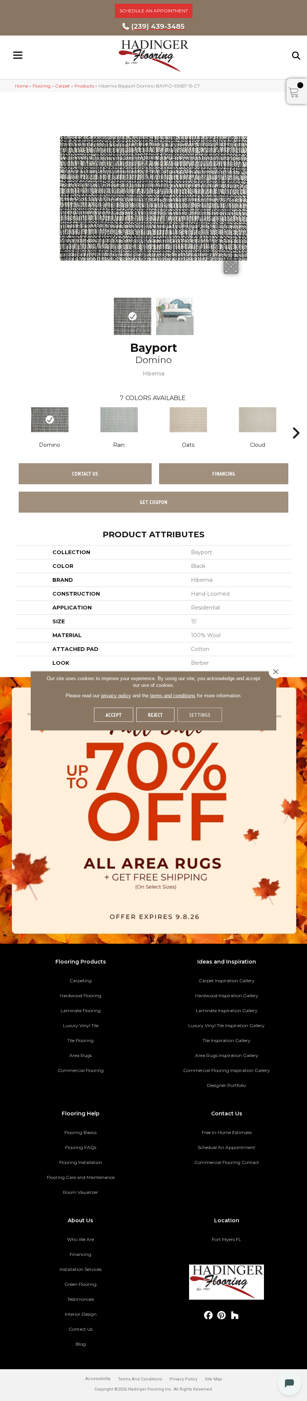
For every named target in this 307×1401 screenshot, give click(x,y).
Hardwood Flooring (80, 995)
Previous (63, 312)
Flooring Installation (80, 1162)
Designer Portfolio (226, 1085)
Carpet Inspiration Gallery (227, 980)
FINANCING (223, 473)
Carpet (62, 86)
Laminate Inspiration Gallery (227, 1010)
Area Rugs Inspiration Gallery (226, 1055)
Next (243, 312)
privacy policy (116, 695)
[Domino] (49, 419)
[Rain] (119, 419)
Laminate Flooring (81, 1010)
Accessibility (97, 1378)
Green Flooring (80, 1284)
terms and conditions (172, 695)
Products (84, 86)
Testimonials (80, 1299)
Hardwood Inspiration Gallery (226, 995)
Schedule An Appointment (226, 1147)
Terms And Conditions (140, 1379)
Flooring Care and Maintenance (81, 1177)
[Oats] (188, 419)
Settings (199, 714)
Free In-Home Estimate (227, 1132)
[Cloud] (257, 419)
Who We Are (80, 1239)
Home (21, 86)
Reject (155, 714)
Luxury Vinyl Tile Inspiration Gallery (226, 1025)
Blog (81, 1344)
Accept (114, 714)
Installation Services (80, 1269)
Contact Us (85, 473)
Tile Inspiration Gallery (226, 1040)
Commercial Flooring (81, 1070)
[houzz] (235, 1315)
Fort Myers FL (226, 1239)
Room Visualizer (80, 1192)
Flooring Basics (80, 1132)
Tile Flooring (80, 1040)
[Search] (296, 56)
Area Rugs (80, 1055)
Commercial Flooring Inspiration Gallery (226, 1070)
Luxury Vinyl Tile (80, 1025)
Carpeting (81, 980)
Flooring (42, 86)
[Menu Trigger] (17, 55)
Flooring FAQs (80, 1147)
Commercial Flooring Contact (226, 1162)
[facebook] (208, 1315)
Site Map (213, 1379)
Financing (80, 1254)
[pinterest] (221, 1315)
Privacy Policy (183, 1379)
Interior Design (81, 1314)
